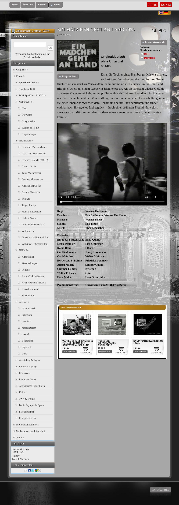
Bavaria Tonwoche (31, 192)
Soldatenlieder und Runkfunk (30, 431)
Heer (24, 108)
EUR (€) (152, 4)
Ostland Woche (29, 218)
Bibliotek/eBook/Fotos (27, 424)
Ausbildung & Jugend (30, 360)
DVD (146, 54)
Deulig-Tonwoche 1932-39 (35, 160)
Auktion (20, 437)
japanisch (26, 321)
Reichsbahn (24, 373)
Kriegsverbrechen (27, 418)
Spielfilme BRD (27, 89)
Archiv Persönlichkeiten (34, 282)
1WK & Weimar (27, 399)
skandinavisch (28, 308)
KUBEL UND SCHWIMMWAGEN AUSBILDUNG (107, 343)
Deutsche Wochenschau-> (34, 147)
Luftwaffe (27, 115)
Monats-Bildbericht (31, 211)
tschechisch (27, 340)
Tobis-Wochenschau (31, 173)
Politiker (26, 269)
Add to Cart (85, 352)
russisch (26, 334)
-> (20, 76)
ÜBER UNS (18, 452)
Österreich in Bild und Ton (35, 237)
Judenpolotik (28, 295)
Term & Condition (20, 459)
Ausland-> (24, 302)
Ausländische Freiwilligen (32, 386)
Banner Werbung (20, 449)
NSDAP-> (24, 250)
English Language (28, 366)
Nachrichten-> (26, 140)
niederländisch (29, 328)
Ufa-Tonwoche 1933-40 (33, 153)
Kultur (22, 392)
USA (24, 353)
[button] (14, 5)
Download (149, 58)
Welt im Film (28, 231)
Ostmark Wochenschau (33, 224)
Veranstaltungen (29, 263)
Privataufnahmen (27, 379)
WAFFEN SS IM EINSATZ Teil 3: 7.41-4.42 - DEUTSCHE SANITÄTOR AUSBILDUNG (77, 343)
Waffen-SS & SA (30, 127)
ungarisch (26, 347)
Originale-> (22, 69)
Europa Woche (29, 166)
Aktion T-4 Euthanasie (33, 276)
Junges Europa (29, 205)
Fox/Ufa (26, 198)
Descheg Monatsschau (32, 179)
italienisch (27, 315)
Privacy (16, 456)
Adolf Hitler (28, 257)
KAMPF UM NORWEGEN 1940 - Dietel (148, 342)
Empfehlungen (29, 134)
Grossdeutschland (30, 289)
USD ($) (166, 4)
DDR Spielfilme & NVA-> (32, 95)
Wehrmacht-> (26, 102)
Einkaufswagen (22, 30)
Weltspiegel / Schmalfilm (34, 244)
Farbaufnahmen (26, 411)
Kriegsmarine (28, 121)
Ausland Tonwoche (31, 186)
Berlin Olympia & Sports (31, 405)
